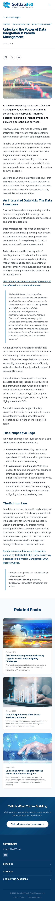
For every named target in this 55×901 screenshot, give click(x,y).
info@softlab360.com (12, 849)
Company (8, 872)
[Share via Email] (18, 57)
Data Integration (21, 24)
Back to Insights (13, 17)
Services (8, 864)
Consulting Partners (15, 879)
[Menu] (49, 5)
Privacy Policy (19, 897)
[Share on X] (12, 57)
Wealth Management (42, 24)
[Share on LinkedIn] (5, 57)
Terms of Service (34, 897)
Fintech (6, 24)
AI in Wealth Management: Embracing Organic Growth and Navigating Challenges (25, 658)
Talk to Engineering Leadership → (27, 824)
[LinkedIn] (5, 855)
